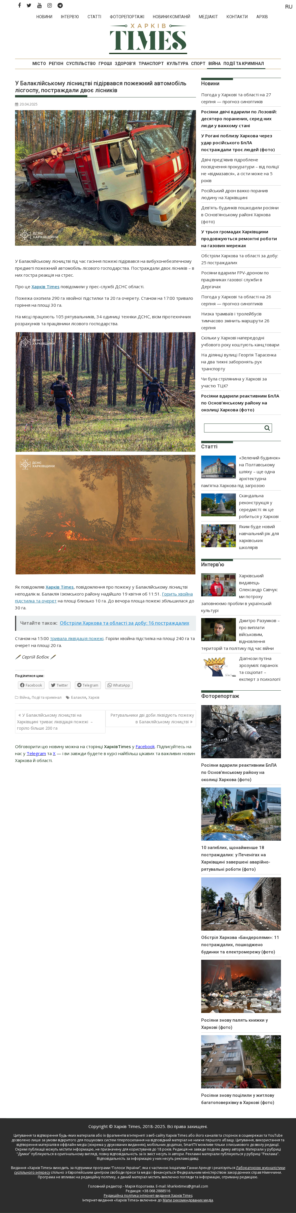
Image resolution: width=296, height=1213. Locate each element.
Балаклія (78, 697)
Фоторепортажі (127, 16)
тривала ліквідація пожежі (76, 638)
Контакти (237, 16)
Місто (39, 63)
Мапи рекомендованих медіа (188, 1200)
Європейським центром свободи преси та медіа (109, 1172)
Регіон (56, 63)
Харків (93, 697)
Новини (44, 16)
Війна (214, 63)
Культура (177, 63)
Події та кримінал (243, 63)
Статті (94, 16)
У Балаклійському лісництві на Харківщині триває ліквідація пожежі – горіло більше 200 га (55, 721)
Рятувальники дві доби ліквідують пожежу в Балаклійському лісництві (152, 718)
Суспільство (81, 63)
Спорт (198, 63)
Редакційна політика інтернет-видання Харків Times (148, 1195)
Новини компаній (171, 16)
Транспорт (151, 63)
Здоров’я (125, 63)
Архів (262, 16)
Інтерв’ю (70, 16)
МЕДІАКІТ (208, 16)
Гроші (105, 63)
